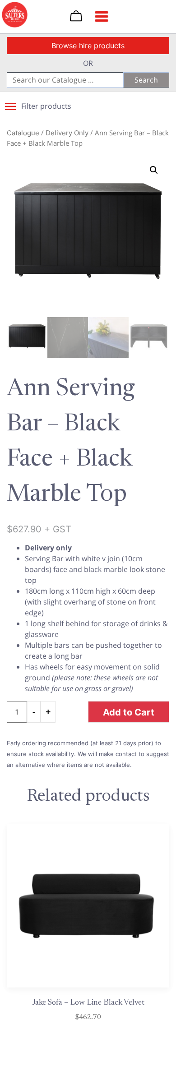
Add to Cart (128, 712)
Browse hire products (88, 46)
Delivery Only (67, 133)
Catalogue (23, 133)
